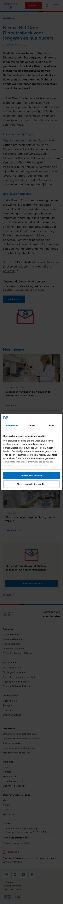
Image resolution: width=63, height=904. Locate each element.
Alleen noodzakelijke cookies (31, 484)
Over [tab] (51, 425)
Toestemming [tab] (11, 425)
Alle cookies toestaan (31, 475)
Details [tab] (31, 425)
